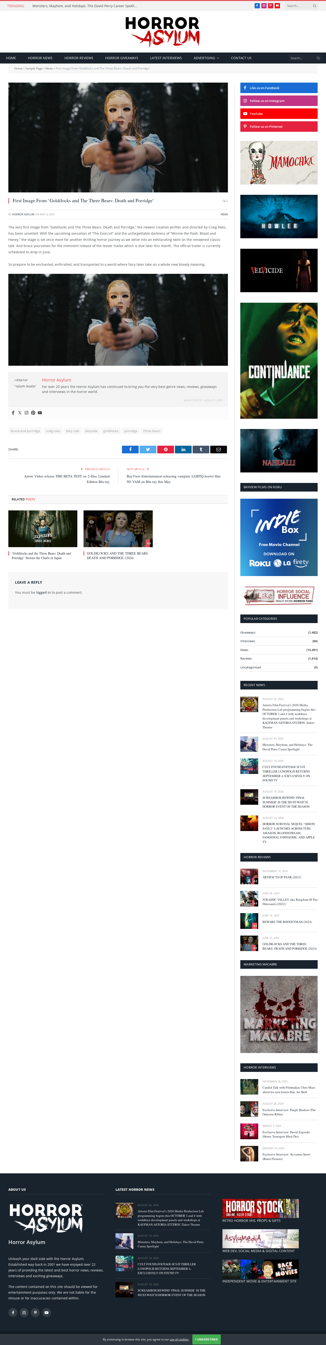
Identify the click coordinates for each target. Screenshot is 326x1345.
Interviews (247, 641)
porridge (130, 431)
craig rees (53, 431)
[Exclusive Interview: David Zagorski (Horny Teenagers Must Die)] (249, 1131)
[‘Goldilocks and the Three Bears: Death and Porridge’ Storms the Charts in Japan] (42, 528)
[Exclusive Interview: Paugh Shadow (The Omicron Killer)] (249, 1109)
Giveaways (247, 632)
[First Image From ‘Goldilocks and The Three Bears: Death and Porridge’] (118, 137)
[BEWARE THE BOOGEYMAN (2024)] (249, 921)
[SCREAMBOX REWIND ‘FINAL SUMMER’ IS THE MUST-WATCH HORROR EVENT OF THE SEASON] (249, 797)
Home (11, 58)
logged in (43, 592)
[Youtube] (40, 413)
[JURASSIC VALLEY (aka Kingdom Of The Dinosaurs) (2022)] (249, 898)
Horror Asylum (23, 214)
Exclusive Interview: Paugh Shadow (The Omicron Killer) (289, 1112)
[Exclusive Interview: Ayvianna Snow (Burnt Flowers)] (249, 1153)
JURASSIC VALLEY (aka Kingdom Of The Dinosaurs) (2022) (290, 901)
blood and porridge (25, 431)
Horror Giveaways (121, 58)
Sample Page (34, 68)
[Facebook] (13, 413)
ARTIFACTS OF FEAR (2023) (282, 877)
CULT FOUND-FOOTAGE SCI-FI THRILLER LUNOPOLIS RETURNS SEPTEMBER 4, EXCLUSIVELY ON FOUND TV (286, 773)
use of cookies (179, 1339)
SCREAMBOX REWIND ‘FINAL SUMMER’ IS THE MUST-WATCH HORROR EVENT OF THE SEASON (286, 802)
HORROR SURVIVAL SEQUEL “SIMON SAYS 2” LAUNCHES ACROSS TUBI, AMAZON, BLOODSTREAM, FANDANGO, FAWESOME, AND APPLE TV (289, 833)
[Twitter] (20, 413)
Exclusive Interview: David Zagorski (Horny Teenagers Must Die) (286, 1134)
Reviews (246, 658)
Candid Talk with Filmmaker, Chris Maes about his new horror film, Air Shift (289, 1089)
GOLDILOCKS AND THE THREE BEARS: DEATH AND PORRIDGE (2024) (118, 555)
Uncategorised (250, 667)
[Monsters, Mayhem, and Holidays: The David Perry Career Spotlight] (249, 744)
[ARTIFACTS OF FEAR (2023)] (249, 876)
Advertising (204, 58)
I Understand (206, 1339)
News (49, 68)
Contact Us (241, 58)
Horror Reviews (78, 58)
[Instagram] (26, 413)
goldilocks (110, 431)
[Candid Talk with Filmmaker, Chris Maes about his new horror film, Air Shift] (249, 1087)
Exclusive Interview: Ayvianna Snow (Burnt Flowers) (286, 1156)
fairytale (91, 431)
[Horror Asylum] (163, 32)
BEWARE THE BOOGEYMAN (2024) (287, 922)
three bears (151, 431)
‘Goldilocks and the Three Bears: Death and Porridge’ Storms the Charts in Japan (41, 555)
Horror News (40, 58)
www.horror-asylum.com (203, 400)
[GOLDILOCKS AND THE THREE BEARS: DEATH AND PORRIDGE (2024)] (118, 528)
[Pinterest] (33, 413)
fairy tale (72, 431)
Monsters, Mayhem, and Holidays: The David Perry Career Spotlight (86, 6)
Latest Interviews (166, 58)
